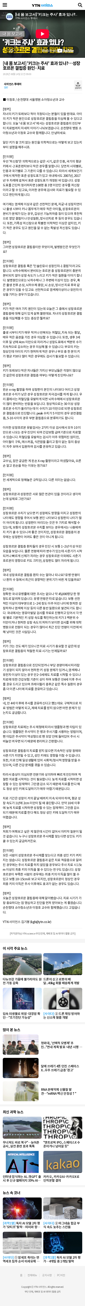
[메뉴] (5, 5)
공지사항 (47, 1275)
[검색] (80, 5)
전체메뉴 (32, 1275)
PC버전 (61, 1275)
